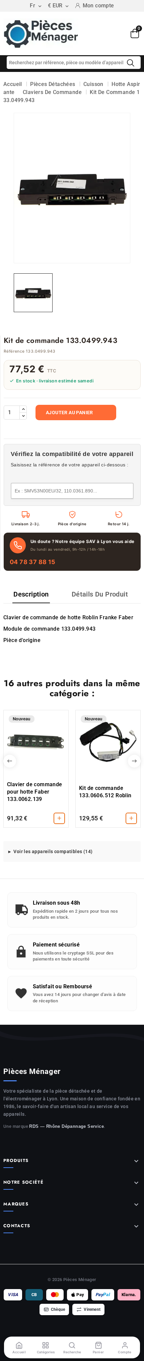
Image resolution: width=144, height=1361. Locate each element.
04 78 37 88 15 (33, 561)
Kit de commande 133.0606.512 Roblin (105, 792)
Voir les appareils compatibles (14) (52, 851)
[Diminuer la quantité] (23, 416)
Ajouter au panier (69, 412)
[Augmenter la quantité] (23, 409)
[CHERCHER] (130, 63)
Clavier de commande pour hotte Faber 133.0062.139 (34, 791)
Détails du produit (100, 594)
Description (31, 594)
